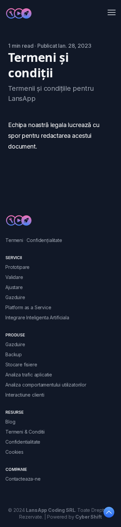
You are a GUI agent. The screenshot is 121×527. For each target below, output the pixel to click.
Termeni (14, 240)
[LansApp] (18, 13)
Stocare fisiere (21, 364)
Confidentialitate (22, 442)
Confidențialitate (44, 240)
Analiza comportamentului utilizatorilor (45, 385)
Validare (14, 277)
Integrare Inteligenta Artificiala (37, 317)
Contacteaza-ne (23, 479)
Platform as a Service (28, 307)
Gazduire (15, 297)
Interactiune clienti (24, 395)
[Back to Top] (109, 512)
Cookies (14, 452)
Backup (13, 354)
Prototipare (17, 267)
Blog (10, 421)
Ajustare (14, 287)
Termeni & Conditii (25, 432)
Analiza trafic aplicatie (28, 374)
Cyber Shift (88, 517)
